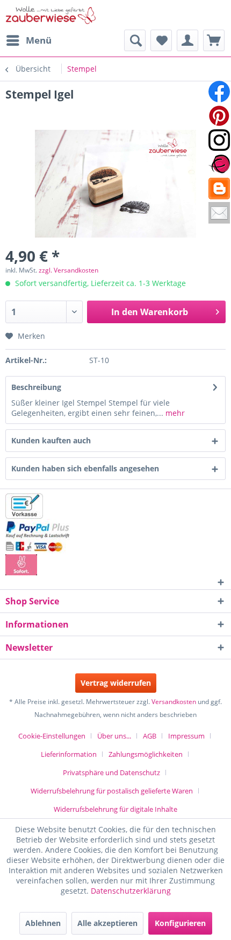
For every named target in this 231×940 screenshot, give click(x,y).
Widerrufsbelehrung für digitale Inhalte (115, 809)
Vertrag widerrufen (116, 683)
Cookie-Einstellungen (51, 736)
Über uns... (114, 736)
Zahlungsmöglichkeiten (146, 754)
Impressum (186, 736)
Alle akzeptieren (107, 923)
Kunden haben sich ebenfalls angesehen (85, 468)
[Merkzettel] (161, 40)
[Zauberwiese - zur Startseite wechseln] (51, 14)
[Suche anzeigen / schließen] (135, 40)
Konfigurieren (180, 923)
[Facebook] (219, 91)
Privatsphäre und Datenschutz (111, 772)
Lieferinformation (69, 754)
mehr (174, 413)
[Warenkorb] (214, 40)
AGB (149, 736)
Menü (39, 40)
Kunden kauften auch (51, 440)
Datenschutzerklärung (131, 891)
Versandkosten (173, 701)
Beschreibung (36, 387)
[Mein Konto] (187, 40)
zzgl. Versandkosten (68, 270)
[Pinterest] (219, 116)
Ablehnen (43, 923)
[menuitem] (28, 40)
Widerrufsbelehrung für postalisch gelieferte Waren (112, 791)
